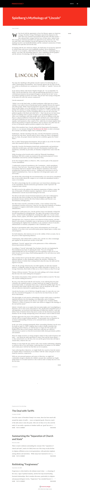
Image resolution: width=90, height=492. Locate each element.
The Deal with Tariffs (23, 410)
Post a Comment (20, 427)
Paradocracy (18, 4)
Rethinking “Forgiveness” (25, 464)
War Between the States (40, 129)
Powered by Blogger (45, 486)
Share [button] (69, 33)
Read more (53, 427)
